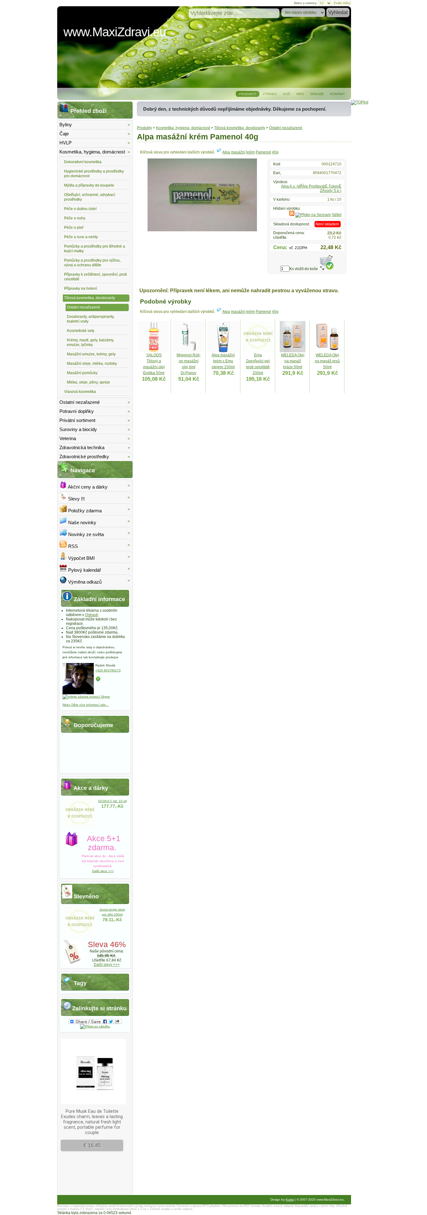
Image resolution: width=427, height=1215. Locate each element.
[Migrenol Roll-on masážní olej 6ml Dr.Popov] (188, 351)
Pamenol (263, 152)
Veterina (67, 438)
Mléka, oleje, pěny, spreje (88, 382)
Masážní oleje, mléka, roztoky (92, 363)
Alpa (226, 152)
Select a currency (305, 3)
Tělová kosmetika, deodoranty (239, 128)
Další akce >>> (103, 871)
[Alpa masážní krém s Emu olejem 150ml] (223, 351)
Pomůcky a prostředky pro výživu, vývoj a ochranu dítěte (92, 262)
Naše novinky (81, 522)
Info (300, 94)
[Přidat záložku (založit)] (95, 1026)
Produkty (247, 94)
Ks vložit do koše (303, 269)
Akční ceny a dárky (87, 487)
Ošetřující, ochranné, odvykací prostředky (89, 197)
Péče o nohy (74, 218)
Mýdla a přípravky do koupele (89, 185)
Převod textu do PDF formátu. (242, 1205)
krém (250, 152)
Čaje (64, 133)
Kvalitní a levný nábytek (278, 1205)
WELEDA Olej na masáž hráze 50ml (292, 361)
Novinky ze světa (85, 534)
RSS (72, 546)
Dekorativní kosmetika (83, 162)
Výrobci (270, 94)
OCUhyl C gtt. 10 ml (112, 801)
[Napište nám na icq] (98, 680)
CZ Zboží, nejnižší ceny (96, 1209)
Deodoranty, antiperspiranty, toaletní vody (90, 319)
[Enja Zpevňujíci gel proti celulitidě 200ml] (258, 351)
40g (275, 152)
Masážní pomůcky (82, 373)
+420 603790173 (108, 670)
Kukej (290, 1199)
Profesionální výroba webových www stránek (146, 1205)
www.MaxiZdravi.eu (114, 32)
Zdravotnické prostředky (84, 456)
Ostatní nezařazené (285, 128)
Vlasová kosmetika (80, 391)
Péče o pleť (74, 227)
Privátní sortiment (77, 420)
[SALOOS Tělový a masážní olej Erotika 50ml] (153, 351)
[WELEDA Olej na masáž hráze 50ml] (292, 351)
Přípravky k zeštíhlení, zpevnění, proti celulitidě (95, 276)
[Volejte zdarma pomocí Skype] (86, 696)
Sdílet (336, 215)
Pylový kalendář (84, 570)
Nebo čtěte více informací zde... (85, 704)
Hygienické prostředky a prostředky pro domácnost (94, 173)
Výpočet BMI (81, 558)
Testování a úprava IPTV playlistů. (198, 1205)
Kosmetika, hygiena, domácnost (183, 128)
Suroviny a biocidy (78, 429)
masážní (238, 152)
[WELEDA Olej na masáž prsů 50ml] (327, 351)
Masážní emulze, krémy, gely (91, 354)
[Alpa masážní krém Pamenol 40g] (202, 230)
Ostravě (91, 615)
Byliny (65, 124)
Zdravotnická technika (81, 447)
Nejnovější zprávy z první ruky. (315, 1205)
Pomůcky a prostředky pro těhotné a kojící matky (94, 248)
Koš (286, 94)
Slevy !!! (76, 498)
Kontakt (337, 94)
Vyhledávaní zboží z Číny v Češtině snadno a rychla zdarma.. (153, 1209)
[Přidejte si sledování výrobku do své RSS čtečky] (291, 215)
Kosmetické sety (80, 331)
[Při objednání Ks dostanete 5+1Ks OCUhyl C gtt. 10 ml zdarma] (79, 827)
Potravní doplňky (76, 411)
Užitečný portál (106, 1205)
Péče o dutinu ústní (80, 209)
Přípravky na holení (80, 288)
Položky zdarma (84, 510)
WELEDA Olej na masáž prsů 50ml (327, 361)
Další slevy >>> (107, 964)
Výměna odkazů (84, 582)
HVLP (65, 142)
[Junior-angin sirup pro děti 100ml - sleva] (79, 935)
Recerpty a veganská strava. (76, 1205)
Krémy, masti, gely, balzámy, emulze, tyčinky (90, 342)
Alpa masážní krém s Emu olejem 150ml (223, 361)
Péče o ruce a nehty (81, 237)
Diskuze (317, 94)
